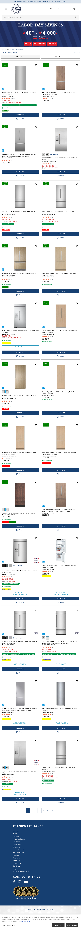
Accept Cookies (72, 925)
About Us (16, 861)
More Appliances (19, 839)
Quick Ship (17, 844)
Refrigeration (19, 49)
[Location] (58, 9)
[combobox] (60, 57)
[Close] (78, 918)
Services (16, 855)
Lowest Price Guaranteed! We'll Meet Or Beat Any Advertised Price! (42, 2)
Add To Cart (20, 115)
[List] (50, 9)
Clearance (16, 847)
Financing (16, 858)
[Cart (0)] (74, 9)
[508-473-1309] (66, 9)
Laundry (16, 831)
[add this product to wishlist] (36, 65)
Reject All (58, 925)
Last (52, 810)
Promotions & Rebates (21, 850)
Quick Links (17, 866)
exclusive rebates (39, 44)
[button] (6, 9)
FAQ (14, 869)
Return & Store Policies (21, 871)
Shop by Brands (18, 852)
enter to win (52, 44)
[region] (40, 922)
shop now (28, 44)
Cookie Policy (25, 921)
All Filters (21, 57)
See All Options (54, 154)
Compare (21, 118)
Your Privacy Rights (9, 925)
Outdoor (16, 836)
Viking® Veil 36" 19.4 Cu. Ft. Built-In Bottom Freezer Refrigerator (19, 513)
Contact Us (17, 863)
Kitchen (12, 49)
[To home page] (16, 9)
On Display (17, 842)
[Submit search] (76, 17)
